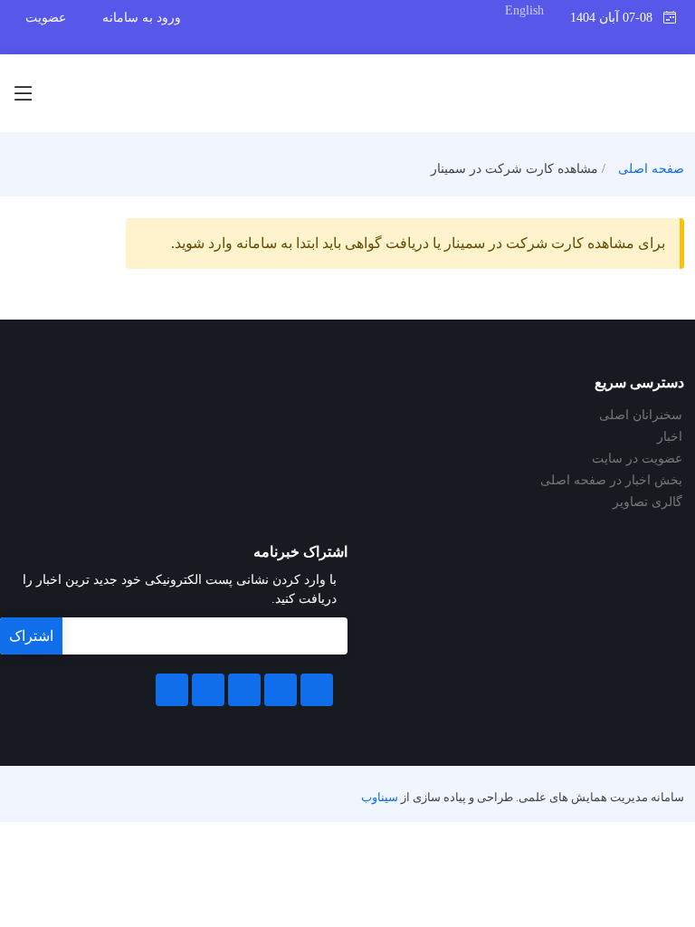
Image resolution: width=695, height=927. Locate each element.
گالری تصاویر (647, 502)
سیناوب (379, 797)
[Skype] (172, 690)
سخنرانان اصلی (640, 415)
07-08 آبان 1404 (616, 17)
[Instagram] (208, 690)
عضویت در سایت (637, 459)
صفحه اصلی (651, 169)
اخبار (669, 437)
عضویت (45, 17)
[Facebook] (316, 690)
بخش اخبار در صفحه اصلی (611, 480)
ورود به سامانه (141, 17)
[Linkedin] (244, 690)
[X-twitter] (280, 690)
